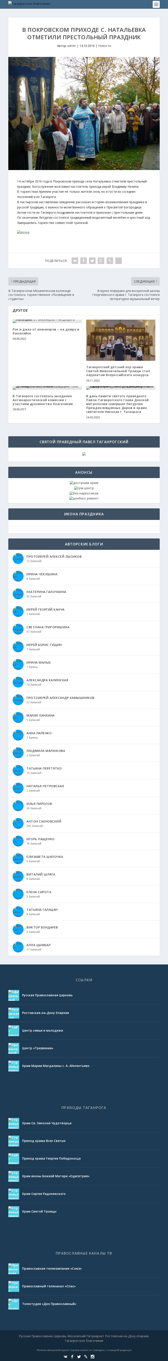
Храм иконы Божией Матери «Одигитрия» (55, 1176)
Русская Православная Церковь (47, 995)
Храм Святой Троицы (39, 1211)
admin (71, 46)
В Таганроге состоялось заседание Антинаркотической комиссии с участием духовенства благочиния (43, 400)
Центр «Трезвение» (37, 1048)
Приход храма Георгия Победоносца (51, 1158)
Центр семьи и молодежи (42, 1030)
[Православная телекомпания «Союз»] (13, 1268)
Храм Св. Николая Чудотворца (47, 1123)
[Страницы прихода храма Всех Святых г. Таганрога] (13, 1141)
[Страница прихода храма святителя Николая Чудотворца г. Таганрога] (13, 1123)
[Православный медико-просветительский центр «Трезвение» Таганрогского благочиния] (13, 1048)
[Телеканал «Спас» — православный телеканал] (13, 1286)
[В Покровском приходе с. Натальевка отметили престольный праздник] (83, 113)
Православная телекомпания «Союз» (52, 1268)
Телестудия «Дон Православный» (49, 1304)
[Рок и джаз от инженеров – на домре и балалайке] (47, 321)
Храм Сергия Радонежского (44, 1194)
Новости (104, 46)
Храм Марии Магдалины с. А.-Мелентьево (55, 1066)
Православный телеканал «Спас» (49, 1286)
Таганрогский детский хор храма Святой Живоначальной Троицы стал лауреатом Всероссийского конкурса (118, 371)
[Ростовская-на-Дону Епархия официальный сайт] (13, 1013)
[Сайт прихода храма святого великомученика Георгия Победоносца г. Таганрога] (13, 1158)
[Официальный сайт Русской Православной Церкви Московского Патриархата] (13, 995)
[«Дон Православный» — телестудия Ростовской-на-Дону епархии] (13, 1304)
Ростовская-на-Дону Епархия (45, 1013)
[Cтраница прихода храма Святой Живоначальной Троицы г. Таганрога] (13, 1211)
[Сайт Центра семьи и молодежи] (13, 1030)
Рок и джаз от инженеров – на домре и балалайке (46, 331)
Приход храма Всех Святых (44, 1141)
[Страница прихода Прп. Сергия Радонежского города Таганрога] (13, 1194)
